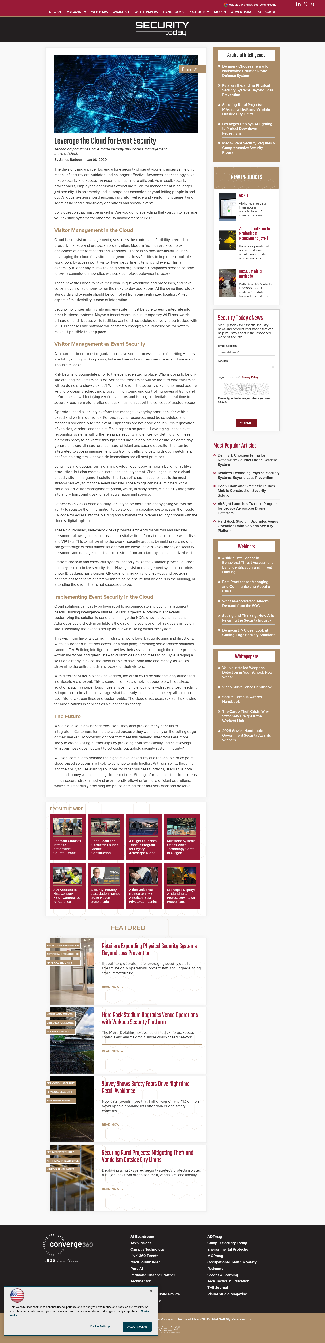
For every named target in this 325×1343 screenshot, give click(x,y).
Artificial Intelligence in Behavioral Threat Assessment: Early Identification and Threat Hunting (247, 565)
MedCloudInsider (145, 1262)
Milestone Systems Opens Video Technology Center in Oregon (181, 847)
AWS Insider (140, 1243)
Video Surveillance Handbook (247, 687)
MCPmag (215, 1256)
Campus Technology (147, 1249)
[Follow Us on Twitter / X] (305, 5)
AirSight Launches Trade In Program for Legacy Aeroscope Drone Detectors (143, 849)
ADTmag (214, 1236)
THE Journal (217, 1287)
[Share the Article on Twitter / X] (195, 69)
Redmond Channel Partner (152, 1275)
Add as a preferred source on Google (252, 4)
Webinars (99, 12)
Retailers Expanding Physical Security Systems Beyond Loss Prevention (149, 950)
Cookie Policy (159, 1319)
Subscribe (267, 12)
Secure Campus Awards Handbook (242, 699)
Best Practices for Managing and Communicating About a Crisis (246, 587)
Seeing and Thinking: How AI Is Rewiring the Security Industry (248, 618)
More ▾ (220, 12)
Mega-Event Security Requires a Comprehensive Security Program (248, 148)
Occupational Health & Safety (232, 1262)
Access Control (58, 1031)
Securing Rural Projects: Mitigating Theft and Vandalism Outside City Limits (147, 1157)
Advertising (242, 12)
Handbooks (173, 12)
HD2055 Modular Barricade (250, 274)
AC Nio (243, 195)
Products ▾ (199, 12)
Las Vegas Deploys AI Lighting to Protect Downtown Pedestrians (181, 896)
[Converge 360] (68, 1245)
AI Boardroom (142, 1236)
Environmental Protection (228, 1249)
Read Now (110, 987)
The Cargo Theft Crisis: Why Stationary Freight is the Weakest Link (245, 716)
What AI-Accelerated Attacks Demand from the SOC (245, 603)
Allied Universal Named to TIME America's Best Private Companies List (143, 898)
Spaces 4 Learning (222, 1275)
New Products (246, 177)
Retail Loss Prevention (63, 945)
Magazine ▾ (76, 12)
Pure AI (136, 1268)
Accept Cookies (137, 1326)
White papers (146, 12)
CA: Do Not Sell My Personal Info (226, 1319)
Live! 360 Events (144, 1256)
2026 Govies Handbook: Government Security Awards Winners (246, 735)
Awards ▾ (121, 12)
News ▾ (55, 12)
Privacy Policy (250, 377)
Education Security (61, 1083)
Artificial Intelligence (63, 954)
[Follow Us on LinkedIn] (298, 5)
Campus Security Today (227, 1243)
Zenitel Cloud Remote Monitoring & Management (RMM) (254, 233)
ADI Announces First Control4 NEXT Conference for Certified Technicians (66, 898)
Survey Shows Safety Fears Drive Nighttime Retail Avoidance (146, 1088)
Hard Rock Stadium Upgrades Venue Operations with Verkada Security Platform (150, 1019)
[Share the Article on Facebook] (181, 69)
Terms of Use (188, 1319)
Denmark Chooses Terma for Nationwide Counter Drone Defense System (67, 849)
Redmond (215, 1268)
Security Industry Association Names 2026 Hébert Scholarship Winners (105, 898)
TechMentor (140, 1281)
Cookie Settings (100, 1326)
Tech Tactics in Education (228, 1281)
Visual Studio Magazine (227, 1294)
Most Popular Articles (235, 446)
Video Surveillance (60, 1022)
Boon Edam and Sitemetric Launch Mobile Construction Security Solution (246, 491)
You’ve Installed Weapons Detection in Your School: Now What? (247, 672)
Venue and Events (60, 1014)
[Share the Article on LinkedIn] (188, 69)
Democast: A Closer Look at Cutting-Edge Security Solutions (248, 632)
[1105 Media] (61, 1260)
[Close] (151, 1291)
